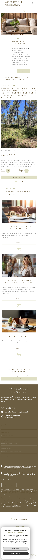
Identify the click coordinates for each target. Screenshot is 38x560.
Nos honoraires (5, 518)
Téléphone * (6, 411)
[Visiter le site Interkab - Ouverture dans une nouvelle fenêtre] (21, 494)
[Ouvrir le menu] (36, 3)
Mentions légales (22, 518)
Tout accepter (15, 553)
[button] (16, 144)
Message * (5, 419)
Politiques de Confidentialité (27, 468)
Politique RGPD (16, 519)
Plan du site (13, 518)
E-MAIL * (4, 403)
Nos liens (34, 518)
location (21, 48)
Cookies (23, 519)
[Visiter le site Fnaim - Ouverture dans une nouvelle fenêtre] (13, 494)
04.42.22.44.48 (10, 371)
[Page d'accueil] (13, 3)
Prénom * (5, 395)
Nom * (3, 387)
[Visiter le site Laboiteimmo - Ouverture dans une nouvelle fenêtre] (19, 514)
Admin (28, 518)
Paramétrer (15, 549)
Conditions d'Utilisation (6, 469)
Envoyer (9, 447)
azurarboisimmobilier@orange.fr (16, 375)
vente (27, 48)
